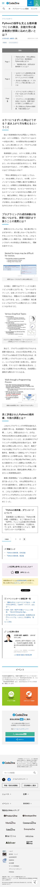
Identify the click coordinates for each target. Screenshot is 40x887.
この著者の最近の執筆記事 (23, 655)
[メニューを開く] (3, 3)
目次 (20, 50)
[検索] (4, 8)
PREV (7, 539)
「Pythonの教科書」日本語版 (15, 553)
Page (7, 62)
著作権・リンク (13, 854)
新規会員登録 (20, 734)
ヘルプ (11, 851)
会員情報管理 (13, 857)
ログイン (17, 583)
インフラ (34, 8)
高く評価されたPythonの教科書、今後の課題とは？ (25, 107)
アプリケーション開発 (21, 8)
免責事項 (11, 860)
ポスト (26, 590)
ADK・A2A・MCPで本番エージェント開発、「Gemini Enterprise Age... (19, 611)
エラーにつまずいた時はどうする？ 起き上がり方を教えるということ (25, 93)
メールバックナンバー (21, 729)
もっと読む (8, 622)
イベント (5, 803)
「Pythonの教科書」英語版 (15, 556)
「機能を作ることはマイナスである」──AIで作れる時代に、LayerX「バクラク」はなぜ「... (20, 604)
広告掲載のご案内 (30, 785)
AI (9, 8)
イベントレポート (13, 42)
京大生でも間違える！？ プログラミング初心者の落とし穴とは (25, 82)
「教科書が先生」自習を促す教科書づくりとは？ (25, 65)
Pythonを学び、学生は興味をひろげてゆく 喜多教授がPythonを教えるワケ (25, 59)
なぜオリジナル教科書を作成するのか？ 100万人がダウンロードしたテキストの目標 (25, 75)
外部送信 (11, 872)
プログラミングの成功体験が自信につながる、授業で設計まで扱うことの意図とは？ (25, 101)
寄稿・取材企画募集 (11, 785)
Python (5, 42)
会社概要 (11, 863)
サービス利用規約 (14, 866)
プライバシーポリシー (15, 869)
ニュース (5, 794)
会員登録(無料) (22, 580)
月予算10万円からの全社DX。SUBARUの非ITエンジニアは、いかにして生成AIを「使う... (20, 617)
